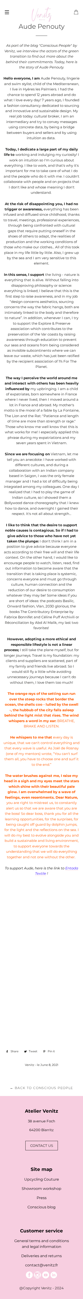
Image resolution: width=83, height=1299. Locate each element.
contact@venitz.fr (41, 1265)
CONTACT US (41, 1145)
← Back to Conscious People (41, 1088)
